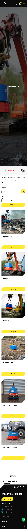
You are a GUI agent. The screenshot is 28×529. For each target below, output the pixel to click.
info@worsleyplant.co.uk (11, 512)
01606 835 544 (8, 506)
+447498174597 (8, 509)
